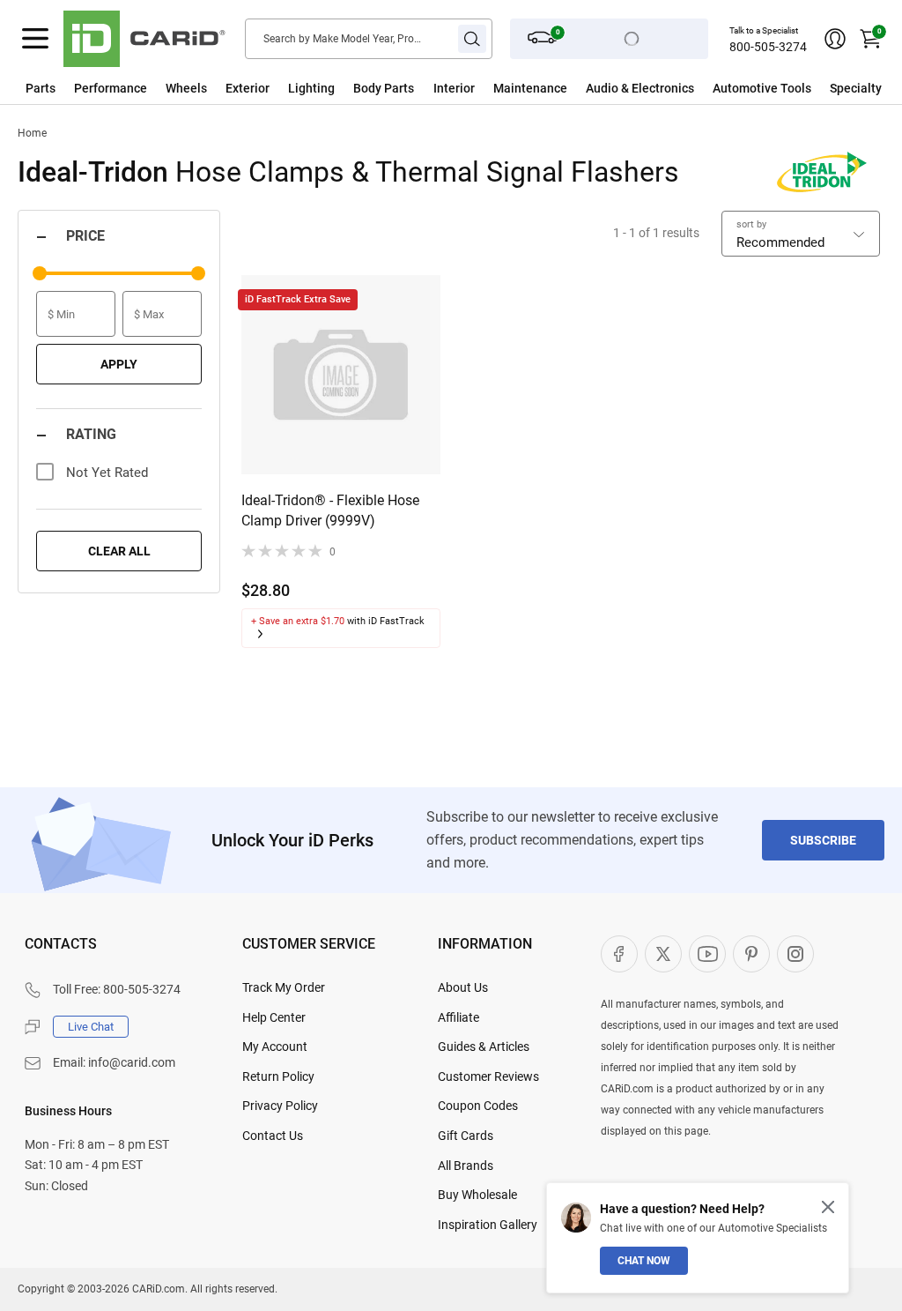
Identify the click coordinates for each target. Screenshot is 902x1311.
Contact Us (272, 1136)
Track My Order (283, 987)
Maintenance (530, 88)
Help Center (274, 1017)
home (32, 133)
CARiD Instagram (795, 953)
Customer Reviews (488, 1076)
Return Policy (278, 1076)
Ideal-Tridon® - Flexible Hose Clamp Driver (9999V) (330, 510)
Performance (110, 88)
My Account (274, 1046)
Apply (118, 364)
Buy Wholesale (477, 1195)
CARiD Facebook (619, 953)
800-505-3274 (768, 47)
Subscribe (823, 840)
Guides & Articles (483, 1046)
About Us (463, 987)
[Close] (828, 1207)
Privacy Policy (280, 1106)
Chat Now (643, 1261)
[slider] (40, 273)
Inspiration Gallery (487, 1225)
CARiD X (663, 953)
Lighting (311, 88)
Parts (40, 88)
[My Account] (835, 39)
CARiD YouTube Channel (707, 953)
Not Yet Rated (107, 472)
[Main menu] (35, 39)
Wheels (186, 88)
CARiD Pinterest (751, 953)
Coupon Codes (478, 1106)
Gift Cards (465, 1136)
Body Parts (383, 88)
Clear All (119, 551)
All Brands (465, 1165)
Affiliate (458, 1017)
